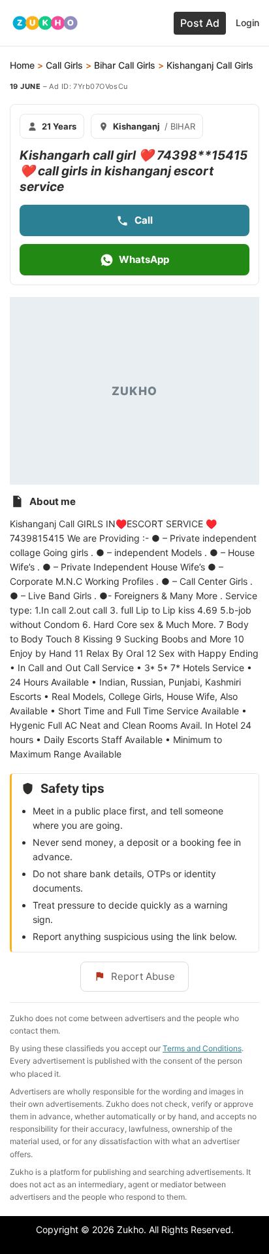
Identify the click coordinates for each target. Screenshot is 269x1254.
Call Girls (64, 65)
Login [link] (247, 22)
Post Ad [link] (199, 22)
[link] (45, 23)
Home (22, 65)
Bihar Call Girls (124, 65)
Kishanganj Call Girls (209, 65)
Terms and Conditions (202, 1048)
